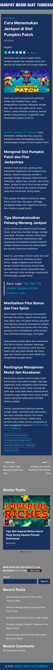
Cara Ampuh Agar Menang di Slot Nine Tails (13, 467)
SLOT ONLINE (9, 18)
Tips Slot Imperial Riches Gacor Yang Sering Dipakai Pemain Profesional (24, 535)
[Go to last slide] (7, 522)
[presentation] (26, 511)
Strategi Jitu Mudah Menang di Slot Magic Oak (39, 467)
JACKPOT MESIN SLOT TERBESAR (19, 445)
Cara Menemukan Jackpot (16, 435)
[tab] (21, 551)
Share (33, 53)
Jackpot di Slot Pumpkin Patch (17, 440)
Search (6, 577)
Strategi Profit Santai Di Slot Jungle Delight (27, 618)
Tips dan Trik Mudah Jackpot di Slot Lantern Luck (24, 288)
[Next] (46, 522)
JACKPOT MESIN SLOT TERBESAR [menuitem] (21, 132)
